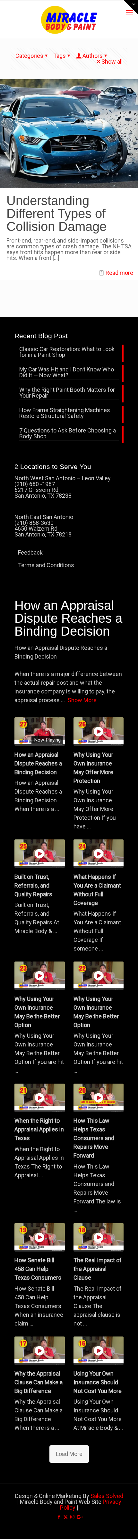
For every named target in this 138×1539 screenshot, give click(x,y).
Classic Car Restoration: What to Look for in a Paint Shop (67, 352)
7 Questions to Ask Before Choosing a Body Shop (67, 434)
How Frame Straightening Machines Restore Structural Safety (64, 413)
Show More (82, 700)
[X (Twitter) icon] (65, 1517)
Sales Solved (107, 1495)
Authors (92, 55)
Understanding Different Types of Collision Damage (56, 213)
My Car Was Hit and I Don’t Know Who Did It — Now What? (66, 373)
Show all (112, 61)
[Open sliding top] (131, 7)
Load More (69, 1454)
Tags (59, 55)
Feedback (30, 552)
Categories (29, 55)
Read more (119, 272)
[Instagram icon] (72, 1517)
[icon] (79, 1517)
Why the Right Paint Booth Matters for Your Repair (67, 393)
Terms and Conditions (46, 565)
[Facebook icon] (58, 1517)
